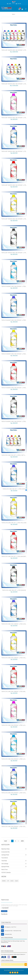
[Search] (25, 9)
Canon (12, 880)
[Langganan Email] (26, 964)
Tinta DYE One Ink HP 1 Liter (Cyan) (14, 489)
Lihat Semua (4, 911)
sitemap (22, 970)
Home (13, 14)
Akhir (22, 840)
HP (8, 880)
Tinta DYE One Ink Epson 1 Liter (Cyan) (14, 792)
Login (9, 3)
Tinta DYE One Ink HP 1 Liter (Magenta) (14, 556)
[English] (15, 1)
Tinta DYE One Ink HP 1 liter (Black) (14, 590)
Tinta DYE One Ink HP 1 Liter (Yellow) (14, 522)
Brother (4, 880)
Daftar (19, 3)
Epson (16, 880)
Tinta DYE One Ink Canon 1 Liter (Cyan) (14, 624)
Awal (5, 840)
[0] (19, 9)
